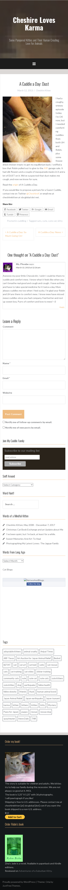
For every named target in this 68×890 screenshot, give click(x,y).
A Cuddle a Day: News (49, 232)
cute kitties (9, 685)
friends (23, 691)
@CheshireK (32, 193)
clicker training (44, 671)
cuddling (21, 220)
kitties (34, 705)
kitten (15, 705)
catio (41, 665)
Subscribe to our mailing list (21, 450)
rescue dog (45, 712)
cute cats (44, 678)
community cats (11, 678)
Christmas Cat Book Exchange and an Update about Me (34, 529)
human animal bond (46, 691)
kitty (60, 220)
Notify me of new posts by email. (23, 427)
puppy (24, 712)
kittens (25, 705)
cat (15, 665)
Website (7, 392)
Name (6, 363)
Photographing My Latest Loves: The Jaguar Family (32, 543)
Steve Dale (23, 718)
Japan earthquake (34, 698)
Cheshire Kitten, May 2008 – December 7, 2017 (30, 525)
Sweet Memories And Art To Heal (23, 538)
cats (39, 220)
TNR (34, 718)
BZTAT (7, 665)
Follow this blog (34, 584)
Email (6, 378)
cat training (16, 671)
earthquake (29, 685)
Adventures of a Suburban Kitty (35, 870)
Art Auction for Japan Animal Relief (34, 658)
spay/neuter (9, 718)
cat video (29, 671)
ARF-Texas (9, 658)
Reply (62, 307)
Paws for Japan (11, 712)
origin (15, 184)
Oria (48, 881)
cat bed (32, 665)
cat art (23, 665)
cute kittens (57, 678)
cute (44, 220)
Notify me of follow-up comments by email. (28, 422)
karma (7, 705)
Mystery (52, 705)
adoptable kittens (12, 651)
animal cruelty (30, 651)
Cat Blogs (8, 569)
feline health (44, 685)
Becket (57, 658)
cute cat (52, 220)
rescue (34, 712)
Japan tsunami (53, 698)
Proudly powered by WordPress (18, 881)
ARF (46, 168)
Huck (31, 691)
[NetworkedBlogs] (34, 580)
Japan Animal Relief (13, 698)
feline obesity (10, 691)
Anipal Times (46, 651)
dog (19, 685)
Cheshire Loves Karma (34, 23)
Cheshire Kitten (43, 90)
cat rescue (52, 665)
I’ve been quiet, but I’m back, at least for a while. (30, 534)
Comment (8, 326)
